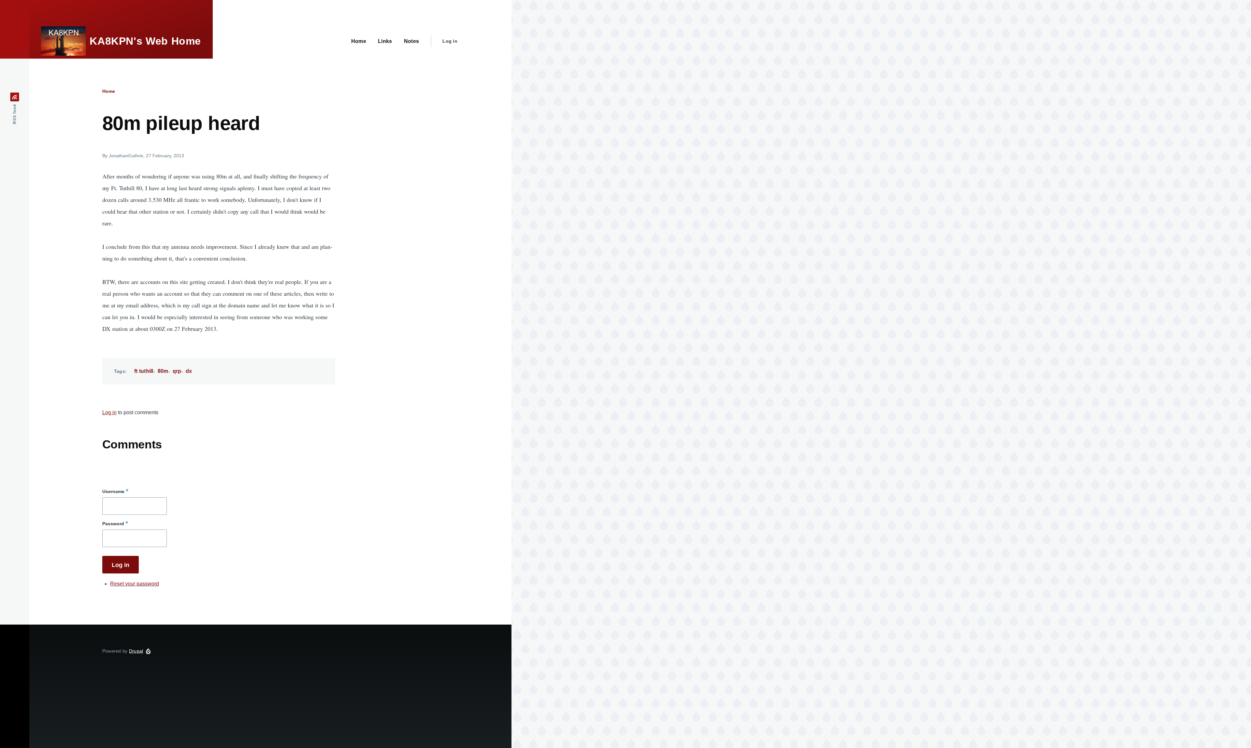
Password (113, 523)
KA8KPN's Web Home (145, 41)
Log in (449, 41)
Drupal (136, 651)
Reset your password (134, 583)
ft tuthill (143, 371)
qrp (177, 371)
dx (189, 371)
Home (108, 91)
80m (163, 371)
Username (113, 491)
